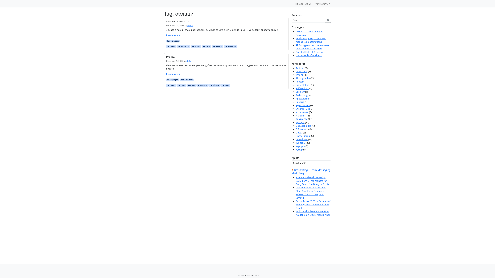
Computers (301, 71)
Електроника (303, 108)
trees (192, 85)
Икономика (302, 112)
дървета (203, 85)
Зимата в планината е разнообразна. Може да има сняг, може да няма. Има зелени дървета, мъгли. (222, 29)
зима (207, 46)
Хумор (299, 149)
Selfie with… (302, 88)
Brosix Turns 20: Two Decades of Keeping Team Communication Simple (313, 205)
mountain (184, 46)
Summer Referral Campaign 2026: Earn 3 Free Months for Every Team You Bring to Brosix (312, 181)
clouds (172, 46)
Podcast (300, 81)
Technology (302, 95)
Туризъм (300, 142)
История (300, 115)
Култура (300, 122)
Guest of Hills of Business (309, 52)
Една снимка (173, 41)
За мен (309, 3)
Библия (300, 101)
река (226, 85)
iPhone (299, 74)
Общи (299, 132)
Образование (303, 125)
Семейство (302, 139)
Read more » (173, 35)
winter (197, 46)
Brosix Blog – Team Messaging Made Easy (311, 171)
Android (300, 68)
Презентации (303, 135)
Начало (299, 3)
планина (231, 46)
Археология (302, 98)
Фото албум (321, 3)
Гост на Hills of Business (309, 55)
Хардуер (300, 146)
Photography (172, 80)
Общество (301, 129)
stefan (190, 25)
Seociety (300, 91)
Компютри (301, 118)
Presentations (303, 84)
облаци (218, 46)
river (182, 85)
